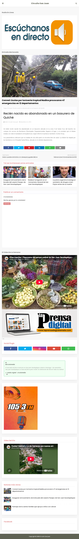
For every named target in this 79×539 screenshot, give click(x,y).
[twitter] (25, 348)
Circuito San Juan (40, 3)
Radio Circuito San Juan (11, 122)
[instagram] (39, 348)
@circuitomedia (10, 364)
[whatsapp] (68, 348)
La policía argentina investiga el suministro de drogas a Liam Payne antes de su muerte (64, 182)
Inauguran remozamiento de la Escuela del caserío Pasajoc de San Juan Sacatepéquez (14, 182)
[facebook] (10, 348)
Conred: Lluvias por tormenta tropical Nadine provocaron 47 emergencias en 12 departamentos (33, 102)
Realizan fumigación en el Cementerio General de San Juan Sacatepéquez (38, 182)
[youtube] (54, 348)
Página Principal (7, 108)
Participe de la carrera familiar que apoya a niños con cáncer (34, 507)
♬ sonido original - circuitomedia (15, 372)
